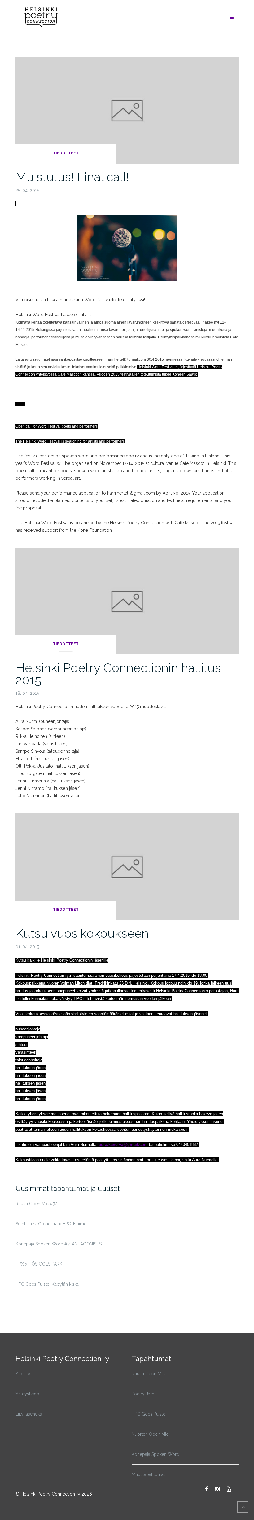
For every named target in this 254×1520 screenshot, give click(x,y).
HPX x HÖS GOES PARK (38, 1264)
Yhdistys (24, 1373)
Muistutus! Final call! (72, 177)
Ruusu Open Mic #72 (36, 1203)
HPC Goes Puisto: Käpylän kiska (47, 1284)
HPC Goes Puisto (149, 1414)
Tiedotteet (66, 153)
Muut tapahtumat (148, 1474)
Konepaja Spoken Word (155, 1454)
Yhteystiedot (28, 1393)
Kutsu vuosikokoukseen (82, 933)
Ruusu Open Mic (148, 1373)
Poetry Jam (143, 1393)
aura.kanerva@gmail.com (123, 1144)
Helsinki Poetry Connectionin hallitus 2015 (118, 673)
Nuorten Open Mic (150, 1434)
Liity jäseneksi (29, 1414)
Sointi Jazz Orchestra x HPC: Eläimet (51, 1223)
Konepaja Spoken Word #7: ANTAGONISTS (58, 1243)
